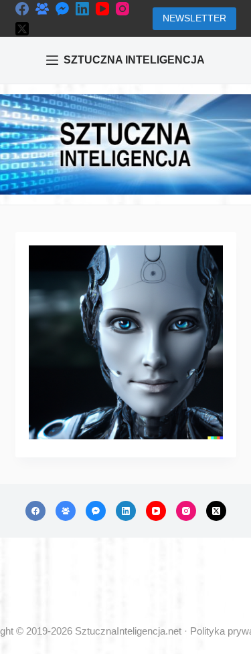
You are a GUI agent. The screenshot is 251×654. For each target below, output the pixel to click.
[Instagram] (122, 8)
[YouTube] (102, 8)
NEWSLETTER (194, 18)
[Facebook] (22, 8)
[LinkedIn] (82, 8)
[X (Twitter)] (22, 28)
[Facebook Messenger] (62, 8)
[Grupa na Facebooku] (42, 8)
